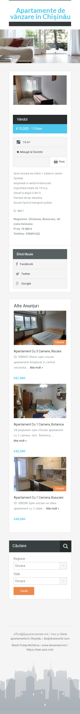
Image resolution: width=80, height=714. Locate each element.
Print (62, 161)
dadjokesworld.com (57, 638)
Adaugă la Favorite (31, 152)
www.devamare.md (54, 645)
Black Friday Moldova (25, 645)
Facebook (26, 264)
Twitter (25, 273)
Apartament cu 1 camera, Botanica (39, 424)
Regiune (19, 558)
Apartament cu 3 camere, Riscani (37, 351)
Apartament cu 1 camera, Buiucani (38, 497)
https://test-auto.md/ (40, 649)
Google (26, 283)
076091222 (33, 233)
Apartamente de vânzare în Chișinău (40, 13)
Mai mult (35, 367)
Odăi (17, 574)
